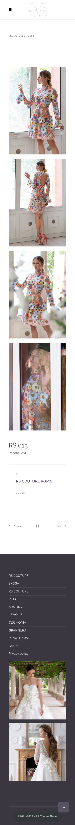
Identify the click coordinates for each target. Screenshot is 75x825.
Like (23, 493)
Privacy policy (18, 653)
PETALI (14, 599)
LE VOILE (15, 615)
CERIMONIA (17, 622)
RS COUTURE (18, 576)
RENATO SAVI (19, 638)
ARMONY (15, 607)
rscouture (16, 36)
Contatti (14, 646)
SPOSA (14, 583)
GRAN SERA (17, 630)
